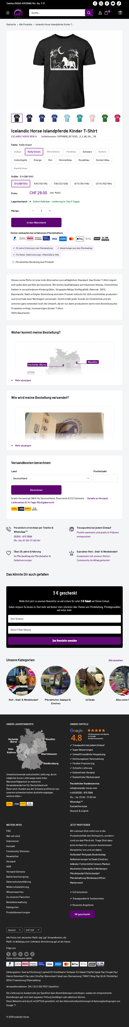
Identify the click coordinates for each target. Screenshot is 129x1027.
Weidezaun (101, 868)
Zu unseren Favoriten (18, 896)
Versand (10, 861)
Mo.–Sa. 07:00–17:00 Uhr (27, 540)
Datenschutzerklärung (18, 881)
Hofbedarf (75, 854)
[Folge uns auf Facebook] (95, 3)
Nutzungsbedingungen (105, 1001)
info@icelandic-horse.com (83, 788)
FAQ (8, 830)
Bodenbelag (99, 854)
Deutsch (12, 930)
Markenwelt (76, 882)
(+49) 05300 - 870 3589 (81, 792)
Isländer (74, 863)
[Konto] (100, 12)
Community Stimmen (17, 851)
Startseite (11, 24)
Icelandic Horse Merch (24, 136)
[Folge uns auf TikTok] (119, 3)
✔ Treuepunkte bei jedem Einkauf (87, 745)
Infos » (18, 796)
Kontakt (10, 846)
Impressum (12, 840)
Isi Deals (93, 859)
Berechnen (36, 489)
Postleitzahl (100, 471)
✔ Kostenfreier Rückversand (85, 777)
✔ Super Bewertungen (81, 749)
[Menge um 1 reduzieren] (33, 210)
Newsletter (12, 856)
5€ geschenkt (82, 914)
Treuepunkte (80, 898)
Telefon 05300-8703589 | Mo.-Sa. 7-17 (25, 3)
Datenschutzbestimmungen (77, 1001)
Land (14, 471)
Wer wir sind (13, 835)
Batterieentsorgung (17, 876)
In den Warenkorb (36, 222)
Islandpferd (88, 868)
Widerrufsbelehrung (17, 886)
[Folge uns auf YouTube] (113, 3)
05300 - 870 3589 (23, 536)
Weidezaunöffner (96, 877)
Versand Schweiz (15, 871)
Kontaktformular (78, 806)
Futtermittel (86, 863)
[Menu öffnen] (7, 13)
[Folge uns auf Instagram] (101, 3)
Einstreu (103, 859)
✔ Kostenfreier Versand (82, 772)
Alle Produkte (25, 24)
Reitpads (87, 854)
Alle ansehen (116, 660)
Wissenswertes (14, 891)
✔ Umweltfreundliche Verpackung (87, 754)
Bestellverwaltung (16, 902)
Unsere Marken (102, 863)
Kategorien (12, 907)
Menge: (15, 210)
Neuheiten (76, 868)
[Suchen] (89, 12)
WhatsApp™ (76, 801)
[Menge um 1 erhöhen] (49, 210)
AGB (8, 866)
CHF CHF (30, 930)
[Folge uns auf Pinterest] (107, 3)
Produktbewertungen (18, 912)
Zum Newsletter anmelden (64, 640)
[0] (107, 13)
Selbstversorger (79, 859)
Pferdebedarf (77, 873)
